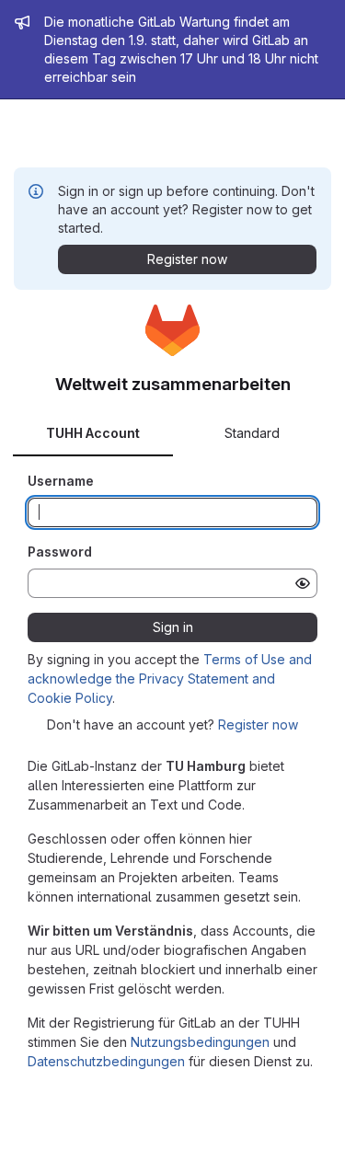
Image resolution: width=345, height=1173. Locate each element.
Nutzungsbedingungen (200, 1042)
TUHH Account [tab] (93, 433)
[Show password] (302, 583)
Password (60, 551)
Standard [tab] (252, 433)
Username (61, 481)
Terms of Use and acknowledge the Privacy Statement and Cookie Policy (170, 678)
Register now (258, 724)
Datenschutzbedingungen (106, 1061)
